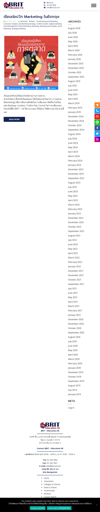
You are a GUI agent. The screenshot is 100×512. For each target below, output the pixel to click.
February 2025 (75, 107)
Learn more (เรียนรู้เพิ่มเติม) (59, 508)
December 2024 (75, 116)
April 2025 (73, 98)
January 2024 (74, 165)
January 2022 (74, 266)
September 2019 (76, 381)
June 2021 (73, 292)
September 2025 (76, 76)
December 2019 (75, 372)
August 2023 (74, 182)
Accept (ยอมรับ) (37, 508)
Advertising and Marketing (48, 21)
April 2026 (73, 45)
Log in (71, 407)
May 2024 (72, 147)
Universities (49, 481)
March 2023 (74, 204)
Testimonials (49, 490)
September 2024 (76, 129)
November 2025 (76, 68)
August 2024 (74, 134)
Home (46, 478)
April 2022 (73, 253)
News (33, 21)
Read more (14, 119)
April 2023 (73, 200)
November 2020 (76, 323)
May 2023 (72, 195)
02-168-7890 (51, 5)
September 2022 (76, 231)
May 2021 (72, 297)
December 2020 (75, 319)
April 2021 (73, 301)
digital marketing (55, 24)
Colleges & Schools (52, 484)
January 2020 (74, 367)
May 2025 (72, 94)
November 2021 (76, 275)
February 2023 (75, 209)
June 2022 (73, 244)
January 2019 (74, 394)
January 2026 (74, 59)
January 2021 (74, 315)
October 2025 (74, 72)
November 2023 (76, 173)
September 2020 (76, 332)
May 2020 (72, 350)
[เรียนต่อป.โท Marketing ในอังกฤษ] (31, 62)
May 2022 (72, 248)
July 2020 (72, 341)
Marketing (35, 26)
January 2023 (74, 213)
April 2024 (73, 151)
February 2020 (75, 363)
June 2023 (73, 191)
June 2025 (73, 90)
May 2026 (72, 41)
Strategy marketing (19, 29)
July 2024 (72, 138)
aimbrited (23, 21)
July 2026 (72, 32)
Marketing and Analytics (48, 26)
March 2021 (74, 306)
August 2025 (74, 81)
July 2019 (72, 390)
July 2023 (72, 187)
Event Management (11, 26)
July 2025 (72, 85)
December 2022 (75, 218)
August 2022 (74, 235)
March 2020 (74, 359)
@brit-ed (50, 3)
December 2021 (75, 270)
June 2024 (73, 143)
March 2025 (74, 103)
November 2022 (76, 222)
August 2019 (74, 385)
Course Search (50, 497)
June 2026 (73, 37)
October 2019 (74, 376)
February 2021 (75, 310)
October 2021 (74, 279)
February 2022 (75, 262)
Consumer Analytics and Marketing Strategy (20, 24)
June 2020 (73, 345)
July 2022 (72, 240)
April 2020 (73, 354)
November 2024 (76, 120)
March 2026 (74, 50)
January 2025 (74, 112)
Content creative (42, 24)
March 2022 (74, 257)
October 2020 (74, 328)
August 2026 (74, 28)
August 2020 (74, 337)
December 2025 (75, 63)
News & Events (50, 487)
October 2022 (74, 226)
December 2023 (75, 169)
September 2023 (76, 178)
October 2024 (74, 125)
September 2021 (76, 284)
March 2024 (74, 156)
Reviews (47, 493)
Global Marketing (24, 26)
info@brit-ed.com (53, 7)
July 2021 (72, 288)
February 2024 (75, 160)
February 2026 (75, 54)
